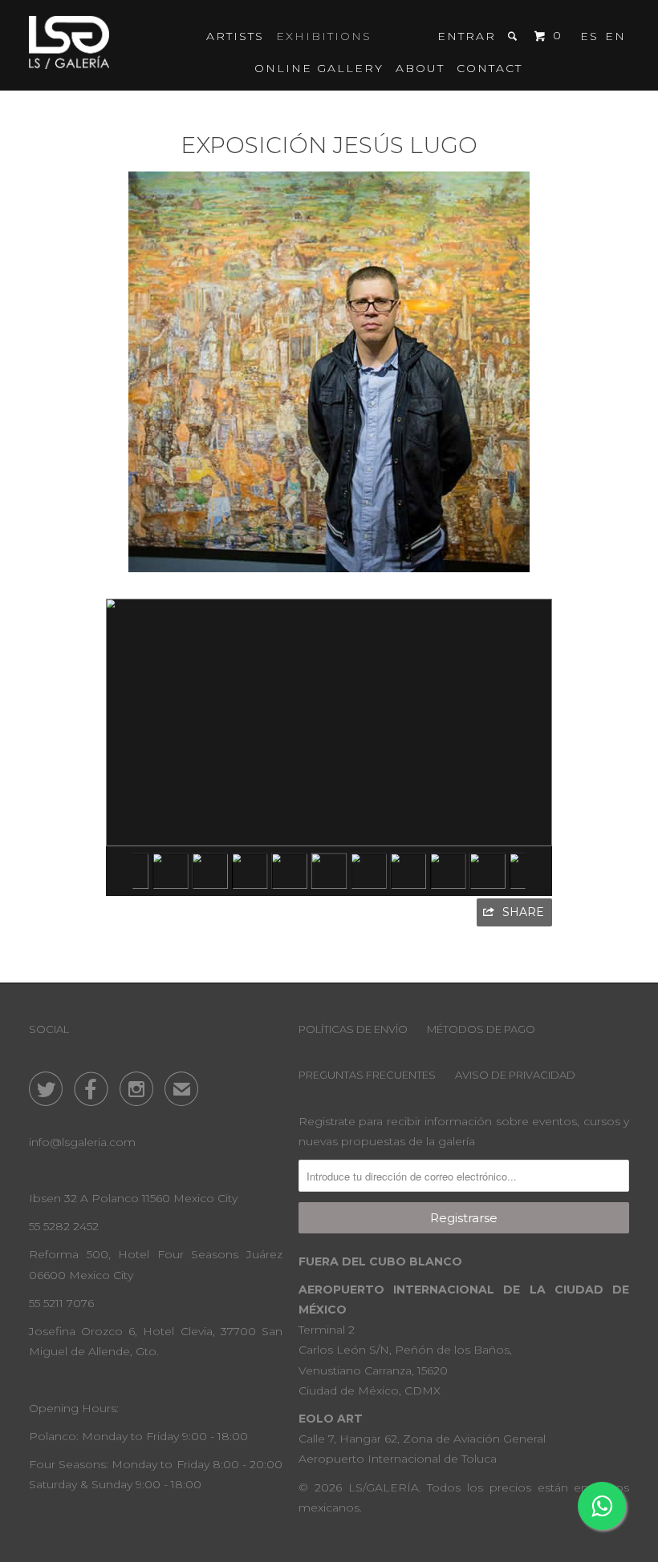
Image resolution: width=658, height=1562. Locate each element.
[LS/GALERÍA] (69, 45)
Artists (235, 36)
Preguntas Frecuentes (367, 1074)
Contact (489, 68)
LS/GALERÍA (383, 1487)
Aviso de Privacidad (515, 1074)
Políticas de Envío (353, 1029)
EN (615, 36)
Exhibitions (324, 36)
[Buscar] (514, 36)
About (420, 68)
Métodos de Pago (481, 1029)
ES (589, 36)
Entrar (466, 36)
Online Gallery (319, 68)
